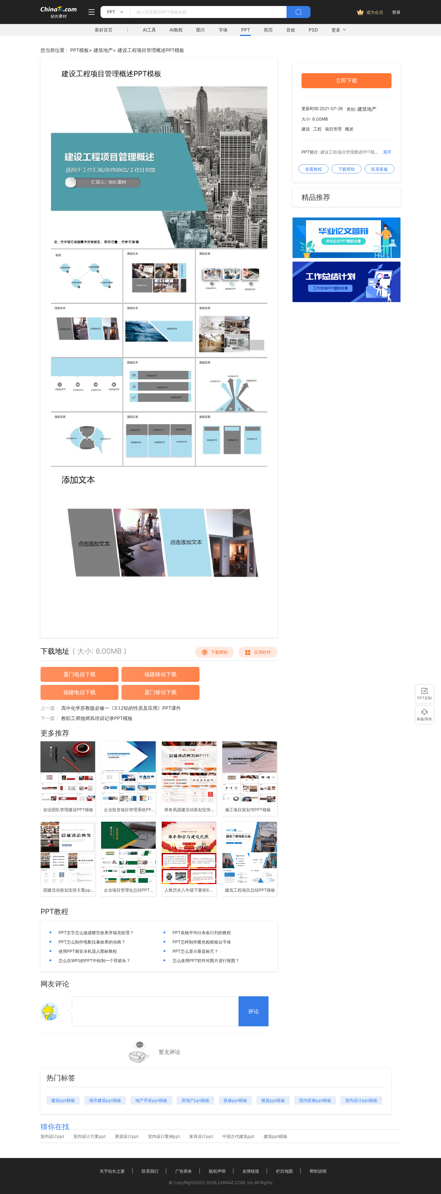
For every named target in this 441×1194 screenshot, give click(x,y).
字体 (223, 30)
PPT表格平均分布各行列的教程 (201, 932)
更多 (336, 30)
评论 (253, 1012)
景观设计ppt (127, 1136)
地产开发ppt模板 (151, 1100)
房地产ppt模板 (195, 1100)
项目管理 (333, 129)
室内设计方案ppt (90, 1136)
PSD (313, 30)
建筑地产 (103, 50)
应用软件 (262, 652)
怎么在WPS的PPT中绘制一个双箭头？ (94, 960)
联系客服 (379, 169)
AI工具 (149, 30)
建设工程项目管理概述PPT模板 (151, 50)
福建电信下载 (79, 692)
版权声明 (217, 1171)
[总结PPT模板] (346, 300)
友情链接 (250, 1171)
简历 (268, 30)
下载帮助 (219, 652)
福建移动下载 (160, 674)
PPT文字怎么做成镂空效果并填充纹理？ (96, 932)
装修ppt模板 (235, 1100)
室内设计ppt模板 (361, 1100)
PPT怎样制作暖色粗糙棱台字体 (201, 941)
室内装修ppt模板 (315, 1100)
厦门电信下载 (79, 674)
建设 (306, 129)
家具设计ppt (201, 1136)
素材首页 (103, 30)
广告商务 (183, 1171)
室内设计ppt (52, 1136)
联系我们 (150, 1171)
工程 (317, 129)
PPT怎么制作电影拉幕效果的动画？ (91, 941)
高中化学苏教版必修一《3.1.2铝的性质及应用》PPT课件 (121, 708)
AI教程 (176, 30)
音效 (290, 30)
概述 (349, 129)
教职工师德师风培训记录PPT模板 (97, 718)
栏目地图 (284, 1171)
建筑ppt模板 (63, 1100)
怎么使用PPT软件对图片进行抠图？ (205, 960)
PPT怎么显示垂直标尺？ (195, 951)
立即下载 (346, 80)
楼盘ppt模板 (273, 1100)
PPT (245, 30)
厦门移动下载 (160, 692)
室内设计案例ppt (164, 1136)
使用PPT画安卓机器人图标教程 (87, 951)
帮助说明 (318, 1171)
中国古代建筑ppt (238, 1136)
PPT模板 (79, 50)
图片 (200, 30)
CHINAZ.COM (231, 1182)
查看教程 (313, 169)
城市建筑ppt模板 (105, 1100)
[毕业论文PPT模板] (346, 256)
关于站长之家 (112, 1171)
